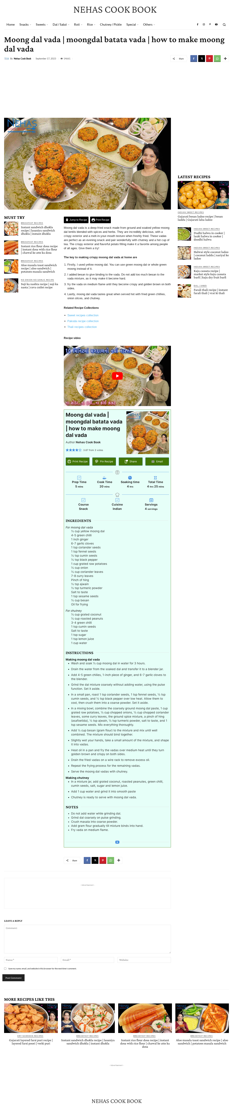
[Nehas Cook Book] (7, 58)
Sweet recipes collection (82, 315)
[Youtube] (216, 25)
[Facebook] (198, 25)
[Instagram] (204, 25)
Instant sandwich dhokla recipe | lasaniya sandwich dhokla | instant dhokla (38, 230)
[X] (201, 58)
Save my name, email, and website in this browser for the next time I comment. (42, 968)
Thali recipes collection (82, 327)
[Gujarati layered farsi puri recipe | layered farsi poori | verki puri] (31, 1018)
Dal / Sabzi (200, 286)
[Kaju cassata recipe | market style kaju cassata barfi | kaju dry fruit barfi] (184, 272)
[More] (225, 58)
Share (133, 461)
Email (159, 461)
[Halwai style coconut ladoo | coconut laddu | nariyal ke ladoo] (184, 253)
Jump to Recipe (78, 219)
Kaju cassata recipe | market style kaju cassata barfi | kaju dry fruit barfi (210, 274)
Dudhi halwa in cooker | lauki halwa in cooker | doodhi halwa (209, 236)
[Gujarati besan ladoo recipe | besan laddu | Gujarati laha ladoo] (203, 195)
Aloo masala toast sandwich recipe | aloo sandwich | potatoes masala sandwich (39, 268)
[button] (224, 24)
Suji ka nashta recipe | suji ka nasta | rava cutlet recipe (39, 285)
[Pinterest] (210, 25)
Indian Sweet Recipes (191, 212)
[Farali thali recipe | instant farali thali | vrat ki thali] (184, 291)
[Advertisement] (116, 89)
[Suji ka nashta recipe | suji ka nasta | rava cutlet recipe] (11, 285)
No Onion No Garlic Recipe (37, 280)
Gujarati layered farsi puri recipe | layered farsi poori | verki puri (31, 1041)
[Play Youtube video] (117, 376)
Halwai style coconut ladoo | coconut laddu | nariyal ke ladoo (211, 255)
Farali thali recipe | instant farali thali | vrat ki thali (211, 291)
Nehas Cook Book (22, 59)
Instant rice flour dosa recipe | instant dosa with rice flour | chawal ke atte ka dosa (39, 249)
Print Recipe (102, 219)
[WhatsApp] (217, 58)
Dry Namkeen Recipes (30, 1036)
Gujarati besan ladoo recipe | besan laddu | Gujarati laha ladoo (200, 218)
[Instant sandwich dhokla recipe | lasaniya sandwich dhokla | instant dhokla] (11, 229)
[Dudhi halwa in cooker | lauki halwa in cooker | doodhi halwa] (184, 234)
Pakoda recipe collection (83, 321)
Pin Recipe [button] (106, 461)
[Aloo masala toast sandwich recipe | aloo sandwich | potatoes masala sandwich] (11, 266)
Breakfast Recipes (32, 223)
